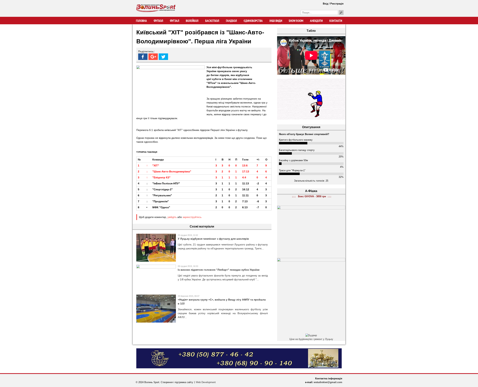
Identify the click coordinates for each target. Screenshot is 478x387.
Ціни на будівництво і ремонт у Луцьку (311, 339)
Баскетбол (212, 21)
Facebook (143, 56)
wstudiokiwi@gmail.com (328, 382)
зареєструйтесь (192, 217)
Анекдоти (316, 21)
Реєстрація (337, 3)
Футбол (158, 21)
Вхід (325, 3)
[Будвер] (311, 335)
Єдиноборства (253, 21)
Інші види (275, 21)
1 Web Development (205, 382)
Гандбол (231, 21)
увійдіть (172, 217)
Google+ (153, 56)
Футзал (174, 21)
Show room (296, 21)
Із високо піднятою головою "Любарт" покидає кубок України (219, 269)
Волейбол (192, 21)
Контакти (335, 21)
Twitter (163, 56)
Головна (141, 21)
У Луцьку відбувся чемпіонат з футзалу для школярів (213, 238)
